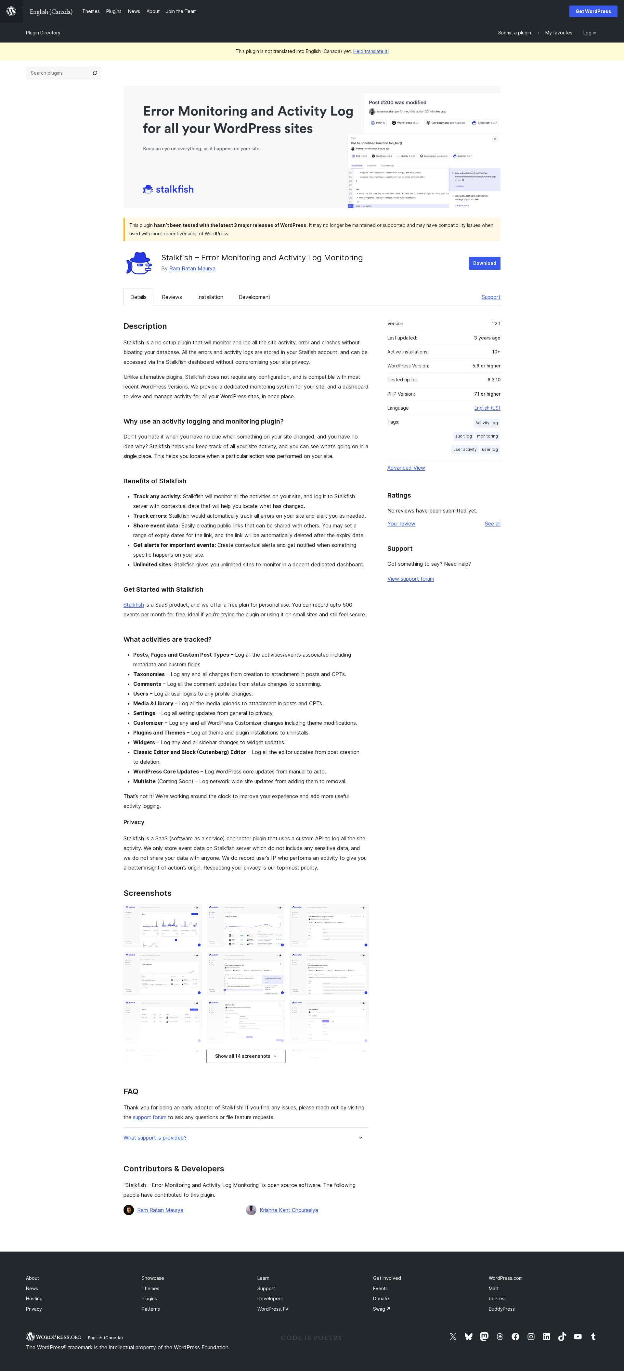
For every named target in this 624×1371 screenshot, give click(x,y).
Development (254, 297)
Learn (263, 1278)
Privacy (34, 1309)
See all (492, 523)
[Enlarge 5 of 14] (276, 961)
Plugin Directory (43, 32)
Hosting (34, 1298)
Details (138, 297)
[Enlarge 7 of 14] (193, 1009)
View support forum (410, 578)
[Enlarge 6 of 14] (360, 961)
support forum (149, 1117)
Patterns (151, 1309)
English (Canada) (105, 1337)
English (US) (487, 408)
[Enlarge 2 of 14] (276, 913)
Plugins (149, 1298)
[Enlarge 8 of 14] (276, 1009)
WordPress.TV (272, 1309)
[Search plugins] (94, 73)
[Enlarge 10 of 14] (193, 1057)
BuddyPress (502, 1309)
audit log (463, 436)
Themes (150, 1288)
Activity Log (486, 422)
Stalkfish (134, 604)
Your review (401, 523)
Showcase (153, 1278)
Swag (382, 1309)
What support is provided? (155, 1138)
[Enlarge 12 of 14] (360, 1057)
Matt (494, 1288)
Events (380, 1288)
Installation (210, 297)
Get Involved (387, 1278)
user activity (465, 449)
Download (484, 263)
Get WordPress (593, 11)
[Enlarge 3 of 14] (360, 913)
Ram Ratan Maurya (192, 268)
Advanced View (406, 467)
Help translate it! (371, 51)
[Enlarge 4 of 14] (193, 961)
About (32, 1278)
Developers (270, 1298)
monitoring (487, 436)
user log (490, 449)
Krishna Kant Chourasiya (289, 1210)
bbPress (498, 1298)
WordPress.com (506, 1278)
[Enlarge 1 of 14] (193, 913)
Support (491, 297)
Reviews (172, 297)
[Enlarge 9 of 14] (360, 1009)
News (32, 1288)
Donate (381, 1298)
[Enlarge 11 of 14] (276, 1057)
